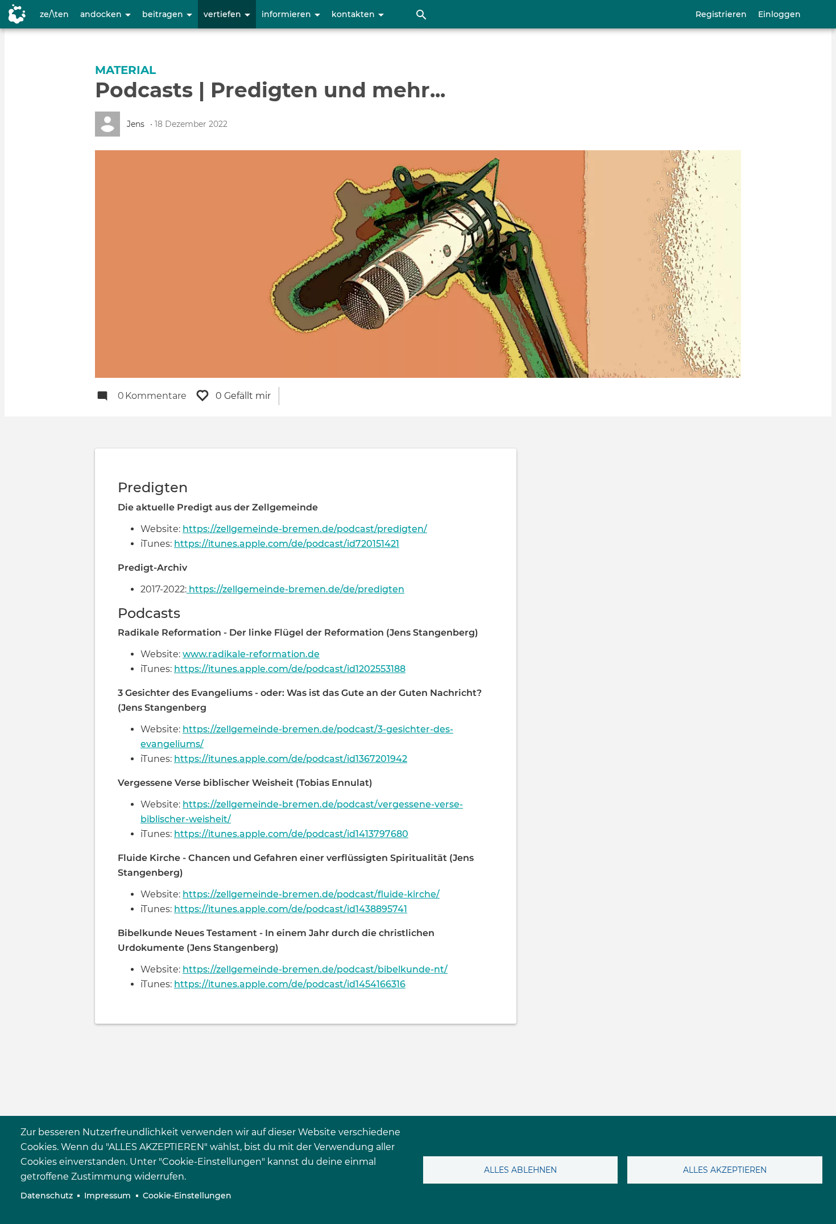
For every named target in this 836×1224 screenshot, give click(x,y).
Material (125, 70)
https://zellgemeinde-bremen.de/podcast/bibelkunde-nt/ (315, 969)
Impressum (107, 1195)
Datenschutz (46, 1195)
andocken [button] (102, 14)
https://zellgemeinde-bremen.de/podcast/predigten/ (305, 529)
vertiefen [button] (223, 14)
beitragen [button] (163, 14)
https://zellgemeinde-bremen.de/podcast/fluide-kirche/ (311, 894)
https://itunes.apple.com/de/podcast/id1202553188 (289, 668)
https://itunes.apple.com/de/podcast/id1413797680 (291, 834)
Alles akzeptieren (725, 1169)
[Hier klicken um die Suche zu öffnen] (421, 14)
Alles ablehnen (520, 1169)
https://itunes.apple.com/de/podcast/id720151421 (286, 543)
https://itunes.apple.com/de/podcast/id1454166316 (289, 984)
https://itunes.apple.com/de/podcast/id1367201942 (290, 758)
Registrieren (721, 14)
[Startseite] (14, 14)
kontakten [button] (354, 14)
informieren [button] (287, 14)
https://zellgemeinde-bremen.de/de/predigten (295, 589)
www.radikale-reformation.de (251, 654)
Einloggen (779, 14)
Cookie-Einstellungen (187, 1195)
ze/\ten (54, 14)
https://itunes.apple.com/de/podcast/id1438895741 (290, 909)
